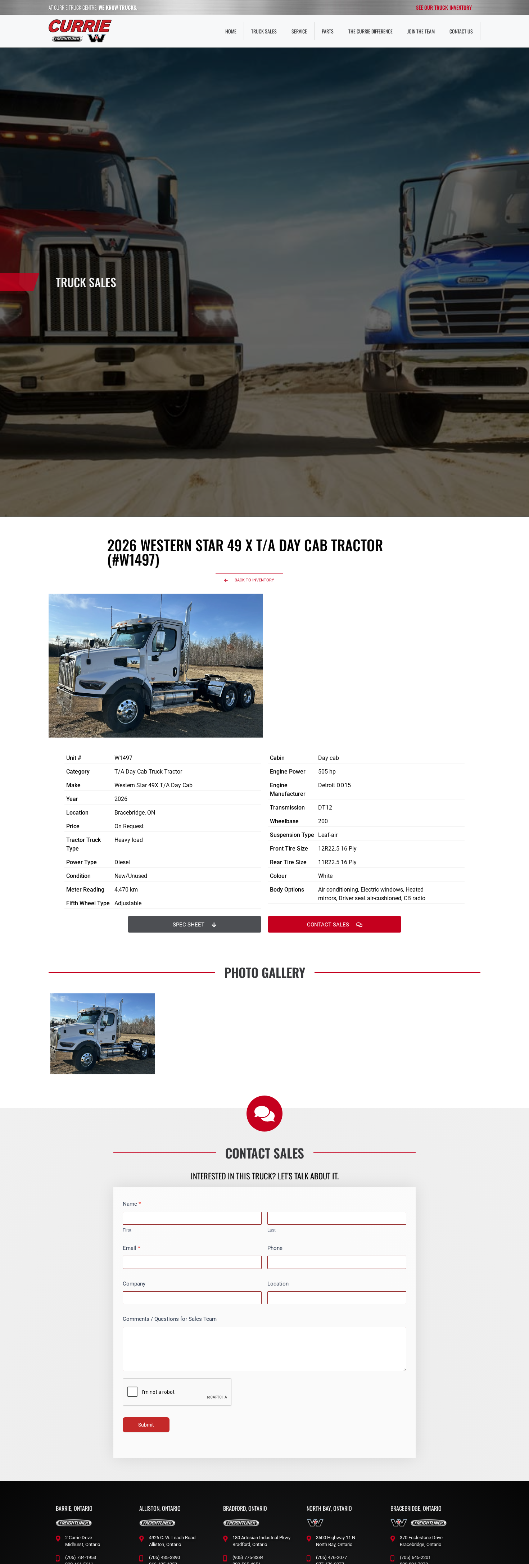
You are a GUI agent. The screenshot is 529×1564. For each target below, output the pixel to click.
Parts (328, 31)
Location (278, 1283)
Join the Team (421, 31)
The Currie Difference (370, 31)
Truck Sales (264, 31)
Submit (146, 1425)
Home (230, 31)
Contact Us (461, 31)
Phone (274, 1248)
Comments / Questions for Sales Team (170, 1319)
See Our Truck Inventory (444, 7)
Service (299, 31)
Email (131, 1248)
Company (134, 1283)
